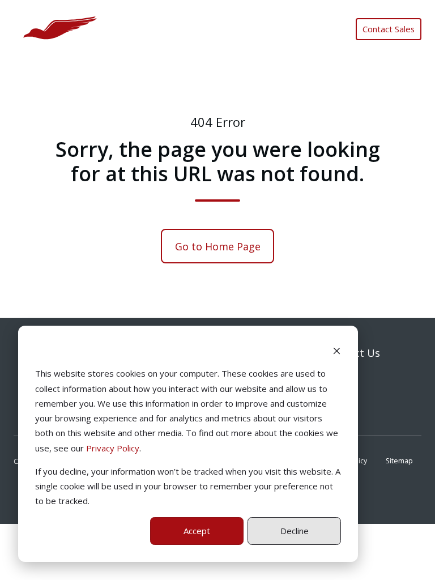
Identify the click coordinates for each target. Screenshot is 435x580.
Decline (294, 530)
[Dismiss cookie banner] (336, 350)
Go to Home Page (218, 246)
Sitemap (399, 461)
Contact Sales (388, 29)
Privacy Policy (112, 448)
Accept (197, 530)
